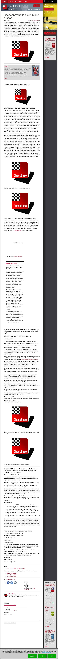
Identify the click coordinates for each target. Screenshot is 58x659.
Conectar (51, 1)
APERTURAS (18, 1)
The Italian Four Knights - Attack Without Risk (50, 631)
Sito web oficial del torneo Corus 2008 (16, 568)
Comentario (6, 612)
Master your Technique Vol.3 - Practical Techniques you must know (50, 39)
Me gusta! (31, 20)
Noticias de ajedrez (15, 7)
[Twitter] (11, 582)
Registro (16, 610)
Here (44, 651)
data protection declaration (46, 652)
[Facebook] (8, 582)
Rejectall (42, 656)
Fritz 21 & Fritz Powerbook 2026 (50, 585)
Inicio (11, 1)
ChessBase (12, 593)
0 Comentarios (37, 20)
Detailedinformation (32, 656)
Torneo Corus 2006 (11, 576)
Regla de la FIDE (11, 263)
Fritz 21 (6, 66)
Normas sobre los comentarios (10, 605)
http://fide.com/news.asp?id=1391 (30, 359)
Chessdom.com (17, 230)
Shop (4, 1)
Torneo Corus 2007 (11, 574)
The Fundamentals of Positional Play (49, 608)
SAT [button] (25, 1)
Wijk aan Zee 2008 (11, 579)
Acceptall (52, 656)
